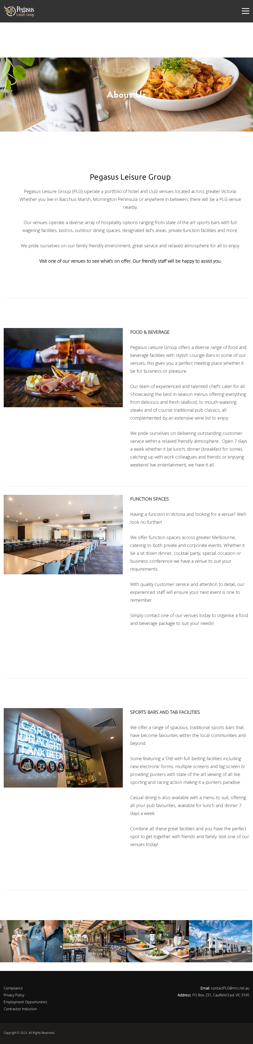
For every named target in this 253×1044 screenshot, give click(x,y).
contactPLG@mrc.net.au (230, 988)
